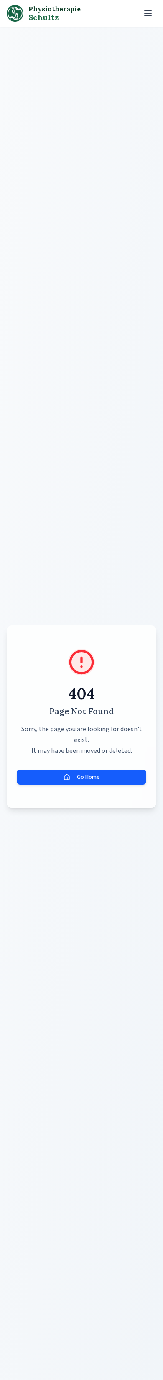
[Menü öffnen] (148, 13)
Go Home (88, 777)
